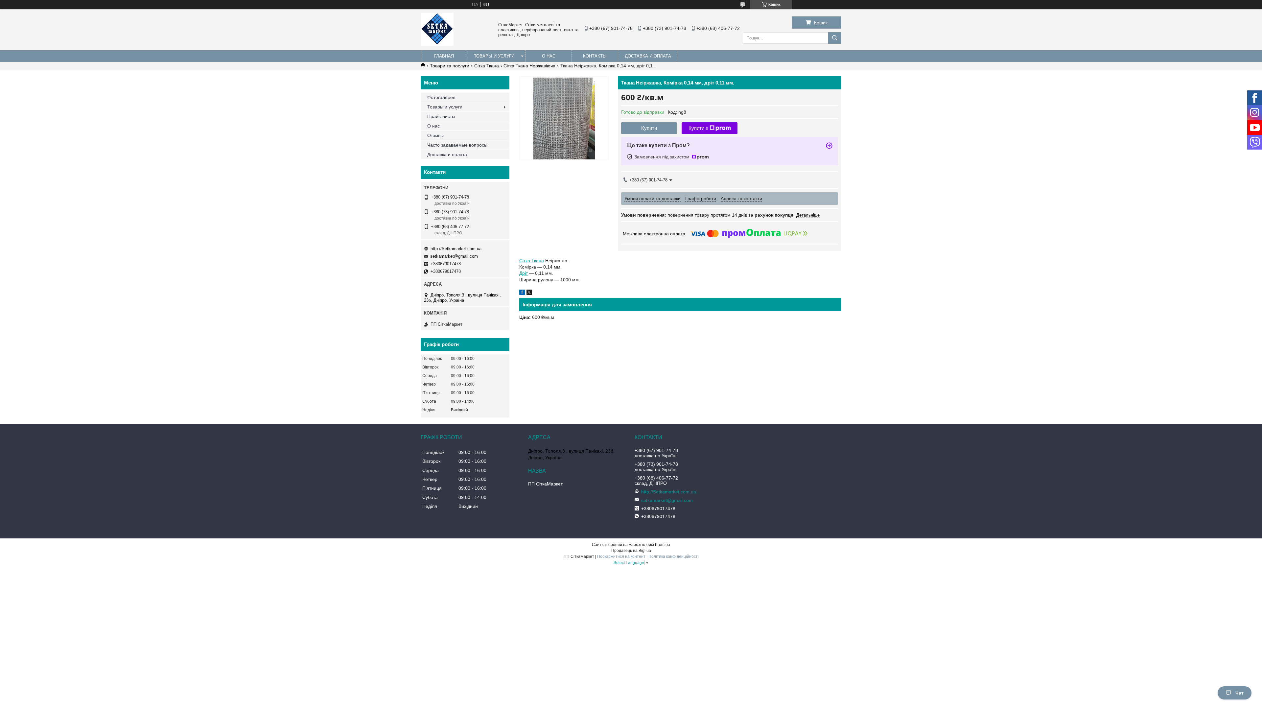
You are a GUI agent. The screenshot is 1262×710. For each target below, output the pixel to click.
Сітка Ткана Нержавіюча (529, 65)
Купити (649, 128)
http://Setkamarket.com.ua (456, 248)
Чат (1239, 693)
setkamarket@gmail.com (454, 256)
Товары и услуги (494, 56)
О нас (548, 56)
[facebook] (522, 293)
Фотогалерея (441, 97)
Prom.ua (662, 544)
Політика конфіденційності (673, 556)
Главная (444, 56)
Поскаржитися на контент (621, 556)
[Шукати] (834, 38)
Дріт (523, 273)
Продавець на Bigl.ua (631, 550)
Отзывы (435, 135)
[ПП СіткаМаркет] (437, 44)
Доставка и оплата (648, 56)
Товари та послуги (449, 65)
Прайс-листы (441, 116)
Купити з (698, 128)
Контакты (595, 56)
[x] (529, 293)
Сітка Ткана (486, 65)
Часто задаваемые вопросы (457, 145)
